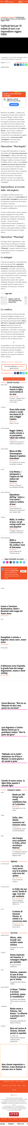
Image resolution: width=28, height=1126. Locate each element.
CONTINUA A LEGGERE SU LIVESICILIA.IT (14, 379)
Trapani (14, 1089)
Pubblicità (15, 1119)
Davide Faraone (18, 877)
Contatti (10, 1119)
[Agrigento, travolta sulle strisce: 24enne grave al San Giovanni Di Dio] (12, 300)
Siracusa (24, 1085)
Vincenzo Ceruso (18, 923)
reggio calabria (18, 362)
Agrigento (22, 1081)
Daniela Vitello (15, 396)
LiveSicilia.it (4, 17)
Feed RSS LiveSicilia (23, 1119)
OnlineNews (5, 615)
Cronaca (11, 17)
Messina (14, 1085)
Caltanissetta (5, 1085)
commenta (21, 366)
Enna (10, 1085)
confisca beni (10, 362)
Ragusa (19, 1085)
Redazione (8, 62)
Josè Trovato (14, 483)
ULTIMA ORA (6, 1081)
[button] (2, 1074)
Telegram (8, 1124)
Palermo (12, 1081)
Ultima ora (17, 1124)
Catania (17, 1081)
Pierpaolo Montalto (19, 898)
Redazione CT (14, 460)
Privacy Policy (4, 1119)
